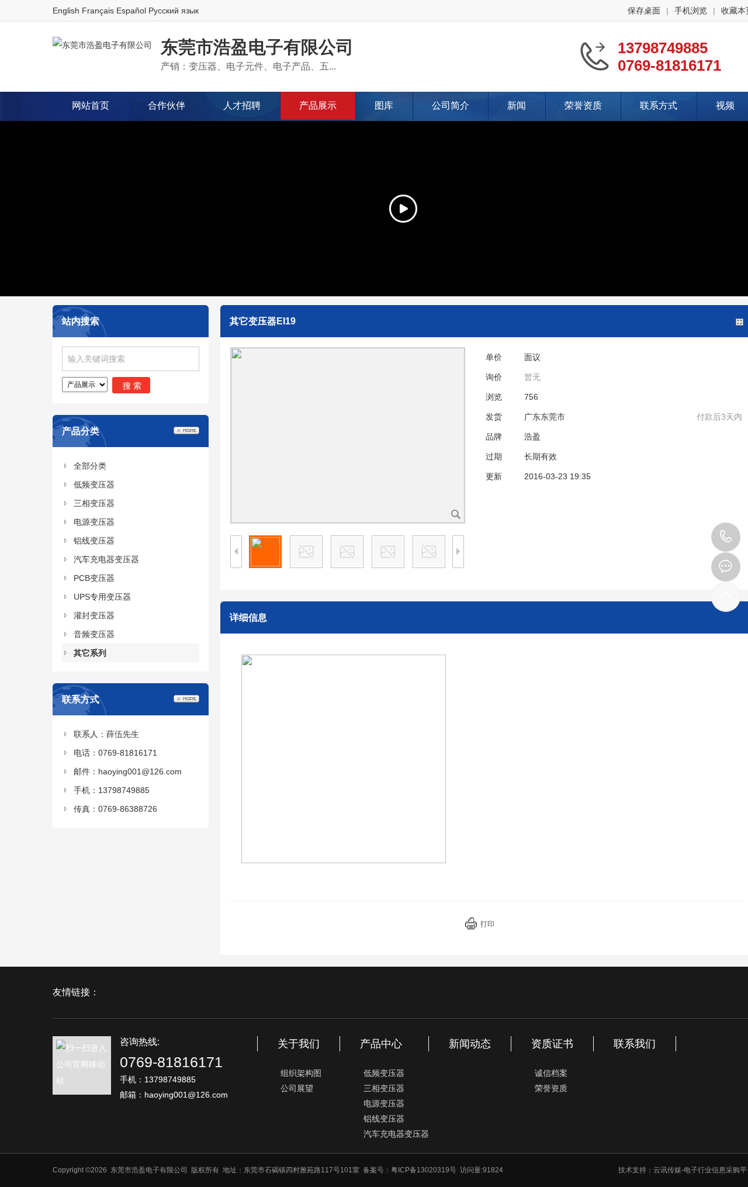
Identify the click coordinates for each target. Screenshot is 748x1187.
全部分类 (90, 465)
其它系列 (90, 652)
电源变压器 (94, 522)
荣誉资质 (583, 105)
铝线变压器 (94, 540)
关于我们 (299, 1044)
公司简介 (450, 105)
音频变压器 (94, 634)
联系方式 (658, 105)
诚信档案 (551, 1073)
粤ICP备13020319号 (423, 1170)
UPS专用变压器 (102, 596)
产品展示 (318, 105)
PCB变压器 (94, 578)
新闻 (516, 105)
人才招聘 (242, 105)
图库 (384, 105)
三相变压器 (94, 503)
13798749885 (725, 537)
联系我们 (635, 1044)
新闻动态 (470, 1044)
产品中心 (381, 1044)
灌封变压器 (94, 615)
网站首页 (90, 105)
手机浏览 (690, 10)
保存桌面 (644, 10)
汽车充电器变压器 (106, 559)
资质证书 (552, 1044)
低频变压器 (94, 484)
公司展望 (296, 1088)
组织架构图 (300, 1073)
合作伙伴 (166, 105)
